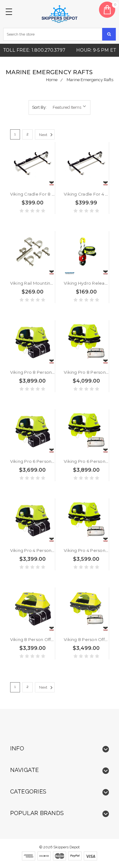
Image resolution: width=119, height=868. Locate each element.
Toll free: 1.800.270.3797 (34, 50)
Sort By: (39, 107)
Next (43, 135)
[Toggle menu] (10, 10)
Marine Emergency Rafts (90, 79)
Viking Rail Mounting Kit (35, 283)
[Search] (109, 34)
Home (51, 79)
